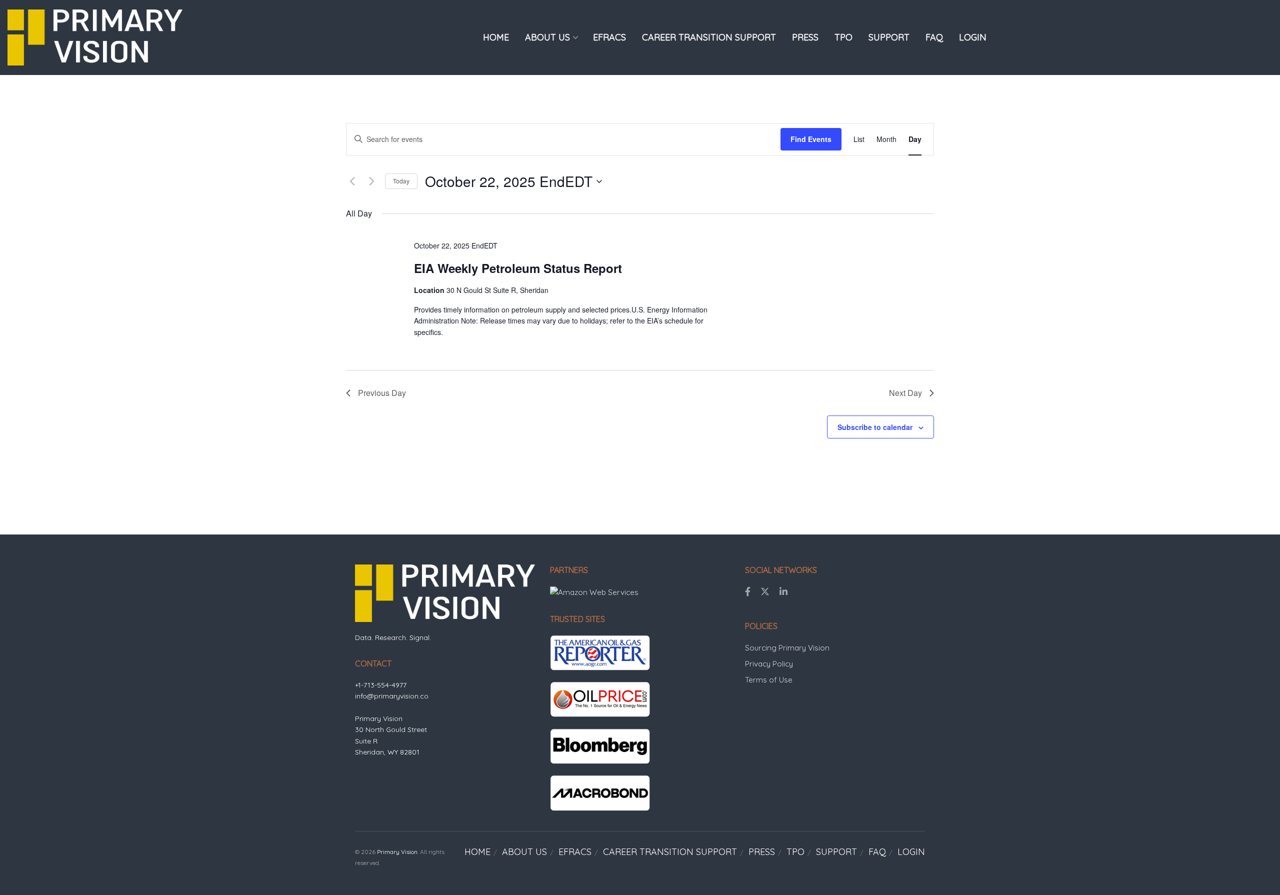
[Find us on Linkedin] (784, 592)
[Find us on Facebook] (747, 592)
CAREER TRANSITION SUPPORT (709, 37)
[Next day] (372, 182)
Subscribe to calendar (875, 427)
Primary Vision (397, 852)
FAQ (934, 37)
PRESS (805, 37)
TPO (843, 37)
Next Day (905, 392)
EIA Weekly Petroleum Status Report (518, 268)
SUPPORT (889, 37)
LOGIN (972, 37)
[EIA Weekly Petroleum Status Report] (844, 245)
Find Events (811, 139)
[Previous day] (352, 182)
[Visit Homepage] (95, 37)
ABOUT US (547, 37)
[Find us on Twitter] (765, 592)
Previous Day (382, 392)
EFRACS (609, 37)
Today (401, 180)
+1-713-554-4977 (380, 685)
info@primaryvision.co (391, 696)
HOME (496, 37)
